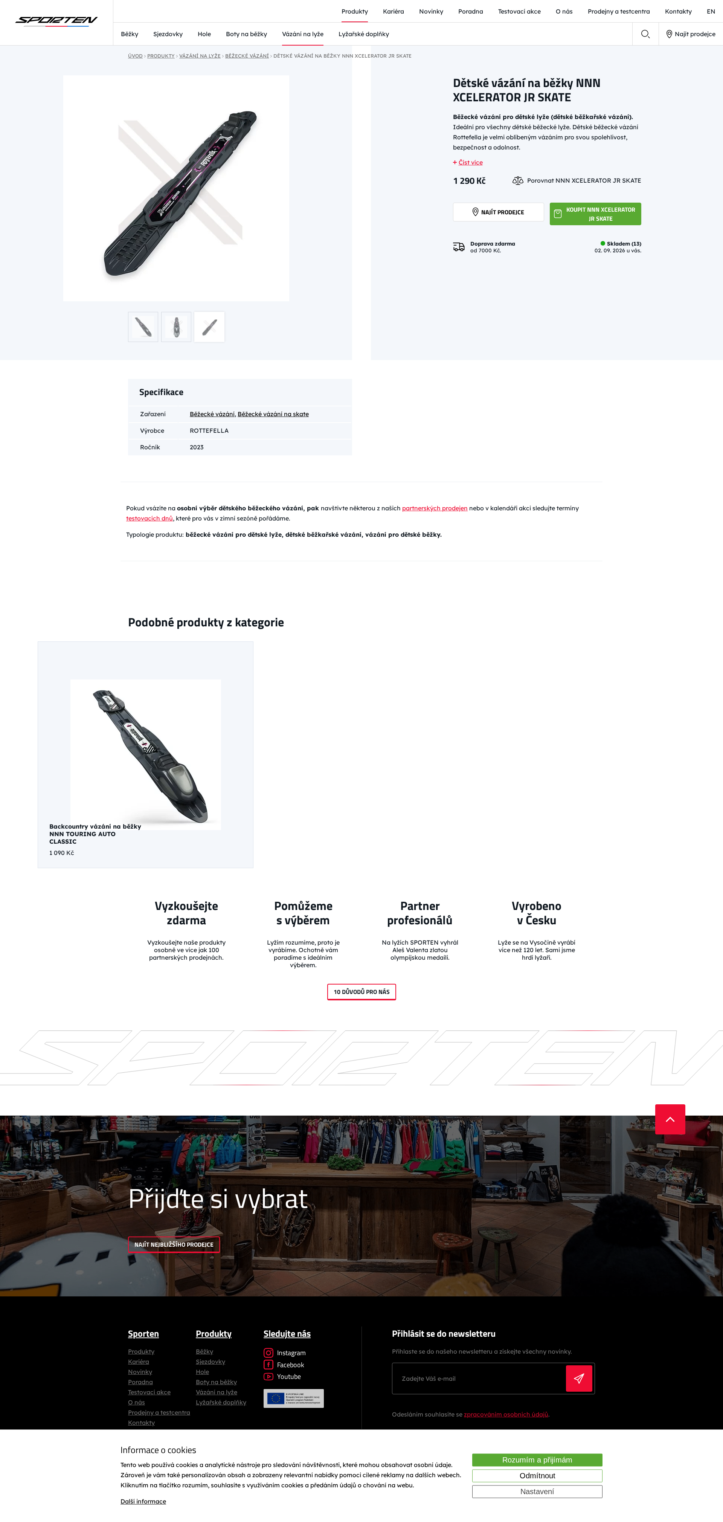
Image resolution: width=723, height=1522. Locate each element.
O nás (564, 11)
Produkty (355, 11)
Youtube (289, 1376)
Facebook (290, 1365)
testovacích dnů (149, 518)
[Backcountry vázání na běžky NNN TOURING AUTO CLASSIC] (145, 755)
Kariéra (393, 11)
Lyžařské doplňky (364, 34)
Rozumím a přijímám (537, 1460)
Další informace (143, 1501)
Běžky (129, 34)
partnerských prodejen (435, 508)
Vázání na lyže (302, 34)
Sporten (143, 1333)
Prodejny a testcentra (619, 11)
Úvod (135, 56)
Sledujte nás (287, 1333)
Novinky (431, 11)
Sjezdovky (168, 34)
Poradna (470, 11)
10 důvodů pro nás (362, 991)
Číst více (471, 162)
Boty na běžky (246, 34)
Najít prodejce (695, 34)
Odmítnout (537, 1476)
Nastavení (537, 1491)
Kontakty (678, 11)
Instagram (291, 1353)
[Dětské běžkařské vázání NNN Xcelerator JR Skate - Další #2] (176, 188)
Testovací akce (519, 11)
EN (711, 11)
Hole (204, 34)
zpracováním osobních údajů (506, 1414)
